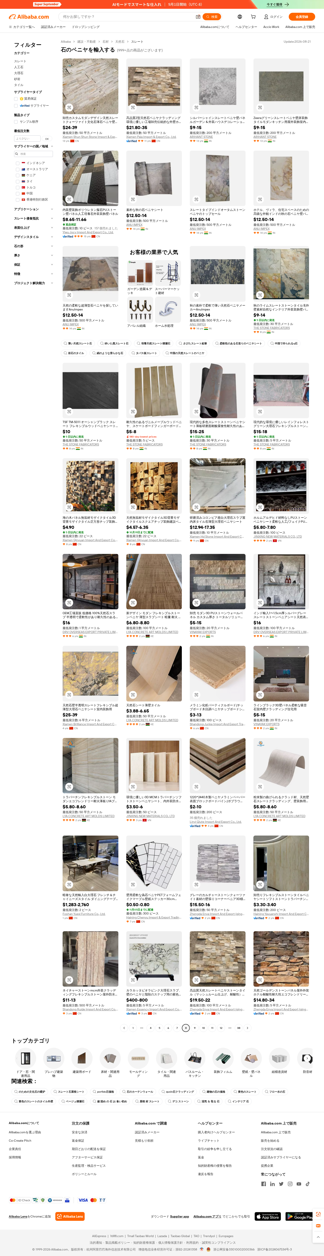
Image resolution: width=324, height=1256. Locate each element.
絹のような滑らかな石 (110, 353)
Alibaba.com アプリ (208, 1216)
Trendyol (209, 1236)
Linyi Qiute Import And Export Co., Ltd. (216, 821)
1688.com (116, 1236)
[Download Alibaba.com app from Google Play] (300, 1216)
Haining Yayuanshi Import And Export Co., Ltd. (281, 914)
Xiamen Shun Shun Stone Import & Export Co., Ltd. (90, 137)
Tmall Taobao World (140, 1236)
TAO (196, 1236)
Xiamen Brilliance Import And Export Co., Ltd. (90, 724)
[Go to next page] (247, 1028)
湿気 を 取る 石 (211, 1101)
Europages (226, 1236)
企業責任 (15, 1149)
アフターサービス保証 (87, 1157)
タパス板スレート (146, 353)
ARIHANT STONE (201, 137)
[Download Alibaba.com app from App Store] (268, 1216)
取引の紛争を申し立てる (215, 1149)
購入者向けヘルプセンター (216, 1132)
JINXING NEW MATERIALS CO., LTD (277, 536)
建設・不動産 (86, 41)
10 (203, 1028)
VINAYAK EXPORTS (203, 632)
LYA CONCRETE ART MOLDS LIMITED (152, 632)
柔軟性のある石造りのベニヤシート (241, 343)
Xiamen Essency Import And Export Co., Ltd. (154, 1009)
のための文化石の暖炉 (32, 1091)
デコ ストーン (180, 1101)
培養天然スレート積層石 (155, 343)
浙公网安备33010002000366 (234, 1249)
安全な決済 (79, 1132)
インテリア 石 (240, 1101)
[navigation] (33, 535)
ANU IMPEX (134, 224)
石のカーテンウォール (140, 1091)
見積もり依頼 (144, 1140)
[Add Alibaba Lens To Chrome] (70, 1216)
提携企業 (267, 1165)
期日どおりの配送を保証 (89, 1149)
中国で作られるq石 (286, 343)
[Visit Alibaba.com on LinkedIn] (272, 1184)
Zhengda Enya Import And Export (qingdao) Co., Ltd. (218, 914)
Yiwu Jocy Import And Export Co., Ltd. (88, 232)
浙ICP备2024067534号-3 (274, 1249)
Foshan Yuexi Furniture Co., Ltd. (84, 914)
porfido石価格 (105, 1091)
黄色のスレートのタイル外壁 (36, 1101)
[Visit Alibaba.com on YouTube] (299, 1184)
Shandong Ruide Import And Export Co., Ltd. (90, 1009)
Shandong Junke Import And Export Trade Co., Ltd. (218, 724)
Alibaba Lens (18, 1216)
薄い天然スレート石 (80, 343)
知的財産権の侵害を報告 (215, 1165)
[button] (198, 16)
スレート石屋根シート (71, 1091)
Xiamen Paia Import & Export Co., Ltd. (151, 137)
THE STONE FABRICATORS (271, 328)
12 (221, 1028)
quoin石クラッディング (180, 1091)
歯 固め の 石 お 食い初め (112, 1101)
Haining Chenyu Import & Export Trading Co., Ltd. (154, 917)
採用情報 (15, 1157)
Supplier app (179, 1216)
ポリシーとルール (84, 1174)
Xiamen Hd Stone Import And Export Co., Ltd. (218, 536)
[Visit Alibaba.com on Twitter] (281, 1184)
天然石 (120, 41)
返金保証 (78, 1140)
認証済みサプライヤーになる (281, 1157)
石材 (105, 41)
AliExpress (99, 1236)
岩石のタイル (76, 353)
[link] (318, 1214)
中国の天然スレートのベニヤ (187, 353)
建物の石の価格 (216, 1091)
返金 (201, 1157)
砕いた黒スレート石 (116, 343)
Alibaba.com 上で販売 (276, 1132)
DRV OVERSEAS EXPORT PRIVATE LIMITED (90, 632)
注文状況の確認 (272, 1149)
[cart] (254, 17)
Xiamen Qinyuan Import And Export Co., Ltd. (90, 540)
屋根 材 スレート (150, 1101)
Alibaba (66, 41)
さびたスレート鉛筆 (195, 343)
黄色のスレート (247, 1091)
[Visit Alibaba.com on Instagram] (290, 1184)
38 (238, 1028)
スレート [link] (137, 41)
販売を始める (270, 1140)
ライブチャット (209, 1140)
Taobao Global (180, 1236)
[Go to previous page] (124, 1028)
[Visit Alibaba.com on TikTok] (307, 1184)
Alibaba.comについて (24, 1123)
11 (212, 1028)
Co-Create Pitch (20, 1140)
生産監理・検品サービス (89, 1165)
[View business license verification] (202, 1249)
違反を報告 (205, 1174)
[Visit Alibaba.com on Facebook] (263, 1184)
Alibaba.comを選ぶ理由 (25, 1132)
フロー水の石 (277, 1091)
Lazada (162, 1236)
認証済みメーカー (147, 1132)
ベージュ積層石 (75, 1101)
